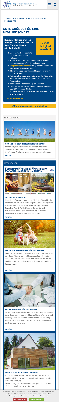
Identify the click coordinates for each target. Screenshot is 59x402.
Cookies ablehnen (20, 399)
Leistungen (19, 19)
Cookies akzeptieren (36, 399)
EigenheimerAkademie (20, 66)
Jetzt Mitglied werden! (45, 46)
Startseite (7, 19)
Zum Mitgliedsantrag (14, 98)
